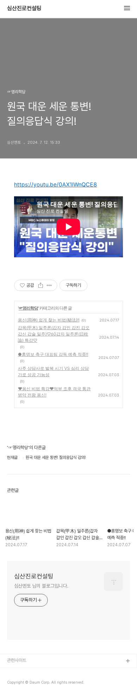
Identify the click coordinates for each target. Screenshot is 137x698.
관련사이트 (16, 660)
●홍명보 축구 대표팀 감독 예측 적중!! (53, 354)
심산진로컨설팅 (24, 8)
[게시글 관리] (49, 285)
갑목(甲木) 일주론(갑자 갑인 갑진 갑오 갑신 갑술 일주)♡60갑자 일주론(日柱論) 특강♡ (54, 334)
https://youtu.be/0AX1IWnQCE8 (55, 184)
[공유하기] (40, 285)
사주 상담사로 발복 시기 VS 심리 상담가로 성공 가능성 (53, 371)
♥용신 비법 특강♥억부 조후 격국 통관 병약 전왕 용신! (54, 392)
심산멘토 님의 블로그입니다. (41, 586)
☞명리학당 (28, 308)
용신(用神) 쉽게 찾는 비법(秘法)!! (48, 320)
